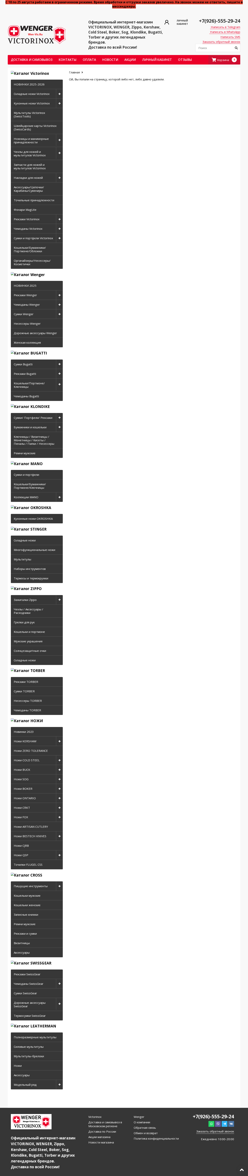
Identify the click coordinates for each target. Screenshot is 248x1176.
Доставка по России (102, 1131)
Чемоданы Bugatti (26, 396)
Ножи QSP (21, 855)
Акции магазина (99, 1137)
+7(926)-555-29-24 (219, 20)
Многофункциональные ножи (34, 550)
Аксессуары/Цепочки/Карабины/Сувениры (29, 189)
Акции (130, 60)
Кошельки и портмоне (29, 632)
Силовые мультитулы (29, 1047)
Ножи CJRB (21, 845)
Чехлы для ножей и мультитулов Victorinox (30, 153)
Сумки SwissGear (25, 993)
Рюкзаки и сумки (25, 933)
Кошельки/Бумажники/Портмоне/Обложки (30, 249)
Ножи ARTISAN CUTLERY (31, 826)
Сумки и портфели (26, 475)
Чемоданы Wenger (27, 304)
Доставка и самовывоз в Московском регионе (105, 1124)
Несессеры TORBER (28, 701)
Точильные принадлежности (34, 200)
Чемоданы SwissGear (28, 984)
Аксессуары (22, 952)
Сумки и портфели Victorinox (33, 238)
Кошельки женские (27, 905)
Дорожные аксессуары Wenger (35, 333)
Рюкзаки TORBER (26, 682)
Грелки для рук (24, 622)
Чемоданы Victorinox (28, 229)
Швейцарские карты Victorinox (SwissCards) (35, 127)
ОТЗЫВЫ (185, 60)
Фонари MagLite (25, 210)
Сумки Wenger (24, 314)
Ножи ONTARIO (25, 798)
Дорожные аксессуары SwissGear (30, 1004)
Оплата (89, 60)
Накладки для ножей (28, 178)
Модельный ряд (25, 1085)
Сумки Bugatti (23, 364)
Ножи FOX (21, 817)
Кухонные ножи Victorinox (32, 103)
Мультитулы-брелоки (29, 1056)
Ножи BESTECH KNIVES (30, 836)
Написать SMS (230, 37)
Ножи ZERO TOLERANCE (31, 751)
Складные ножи (25, 540)
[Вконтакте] (231, 1124)
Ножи (18, 1066)
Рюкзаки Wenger (25, 295)
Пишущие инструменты (31, 886)
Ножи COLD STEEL (27, 760)
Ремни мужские (24, 453)
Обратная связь (145, 1128)
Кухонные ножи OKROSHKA (33, 518)
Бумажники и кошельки (30, 427)
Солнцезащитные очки (30, 651)
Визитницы (22, 943)
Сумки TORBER (24, 691)
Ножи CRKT (22, 808)
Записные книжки (26, 914)
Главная (75, 72)
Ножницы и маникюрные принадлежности (31, 140)
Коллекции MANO (26, 497)
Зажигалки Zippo (25, 600)
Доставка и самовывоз (32, 60)
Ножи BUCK (22, 770)
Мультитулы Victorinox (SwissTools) (29, 114)
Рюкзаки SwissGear (27, 974)
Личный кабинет (157, 60)
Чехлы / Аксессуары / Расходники (28, 611)
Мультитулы (22, 559)
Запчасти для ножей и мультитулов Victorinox (30, 166)
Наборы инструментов (30, 569)
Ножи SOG (21, 779)
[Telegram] (224, 1124)
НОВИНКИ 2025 (25, 285)
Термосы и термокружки (31, 578)
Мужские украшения (28, 641)
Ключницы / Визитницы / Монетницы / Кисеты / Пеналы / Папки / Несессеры (34, 440)
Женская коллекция (27, 342)
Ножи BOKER (23, 789)
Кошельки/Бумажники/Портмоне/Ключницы (30, 485)
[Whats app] (211, 1124)
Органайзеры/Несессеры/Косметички (32, 262)
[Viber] (218, 1124)
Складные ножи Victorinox (32, 94)
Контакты (68, 60)
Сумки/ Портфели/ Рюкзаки (33, 418)
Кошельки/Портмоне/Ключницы (29, 385)
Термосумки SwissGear (30, 1016)
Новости (110, 60)
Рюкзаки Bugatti (25, 374)
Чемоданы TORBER (27, 710)
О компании (142, 1122)
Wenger (139, 1117)
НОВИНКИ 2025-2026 (29, 84)
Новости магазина (101, 1142)
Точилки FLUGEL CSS (28, 864)
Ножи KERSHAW (25, 741)
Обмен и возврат (146, 1133)
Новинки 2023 (24, 732)
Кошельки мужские (27, 895)
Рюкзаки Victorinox (27, 219)
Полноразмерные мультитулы (35, 1037)
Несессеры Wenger (27, 323)
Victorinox (95, 1117)
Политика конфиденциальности (156, 1138)
